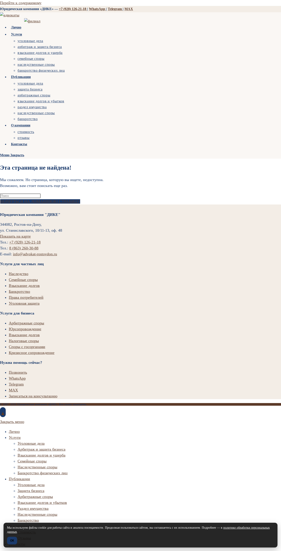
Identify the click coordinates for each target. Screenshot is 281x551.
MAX (128, 9)
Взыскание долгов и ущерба (41, 455)
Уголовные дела (31, 443)
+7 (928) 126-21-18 (73, 9)
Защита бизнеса (31, 491)
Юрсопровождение (25, 329)
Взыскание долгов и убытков (42, 502)
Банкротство (19, 291)
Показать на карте (15, 236)
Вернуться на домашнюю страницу (40, 201)
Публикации (19, 479)
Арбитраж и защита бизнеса (41, 449)
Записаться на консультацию (33, 396)
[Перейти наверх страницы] (3, 412)
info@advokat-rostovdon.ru (35, 254)
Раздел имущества (33, 508)
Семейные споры (23, 279)
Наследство (18, 274)
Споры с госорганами (27, 347)
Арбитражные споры (26, 323)
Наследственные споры (37, 467)
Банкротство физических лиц (43, 473)
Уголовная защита (24, 303)
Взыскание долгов (24, 285)
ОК (12, 540)
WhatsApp (97, 9)
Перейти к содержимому (20, 3)
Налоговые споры (24, 341)
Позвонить (18, 372)
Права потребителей (26, 297)
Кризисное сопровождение (31, 352)
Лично (14, 431)
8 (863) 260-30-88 (23, 248)
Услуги (15, 437)
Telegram (115, 9)
